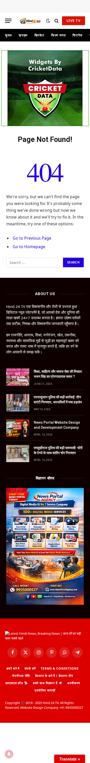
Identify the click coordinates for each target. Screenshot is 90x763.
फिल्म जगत (58, 35)
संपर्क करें (30, 668)
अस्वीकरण (73, 683)
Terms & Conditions (59, 668)
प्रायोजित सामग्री (45, 690)
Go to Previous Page (32, 238)
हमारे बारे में (13, 668)
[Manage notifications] (9, 754)
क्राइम (23, 35)
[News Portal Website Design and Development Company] (17, 428)
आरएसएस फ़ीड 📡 (16, 683)
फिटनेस (77, 35)
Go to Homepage (29, 246)
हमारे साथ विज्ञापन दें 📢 (47, 683)
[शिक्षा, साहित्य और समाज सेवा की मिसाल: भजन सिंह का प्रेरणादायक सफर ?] (17, 377)
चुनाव (8, 35)
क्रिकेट (39, 35)
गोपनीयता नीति (21, 676)
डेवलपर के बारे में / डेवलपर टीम (54, 676)
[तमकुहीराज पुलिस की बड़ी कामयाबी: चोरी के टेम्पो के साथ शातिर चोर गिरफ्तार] (17, 453)
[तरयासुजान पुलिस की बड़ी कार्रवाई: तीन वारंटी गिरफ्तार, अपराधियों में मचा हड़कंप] (17, 402)
